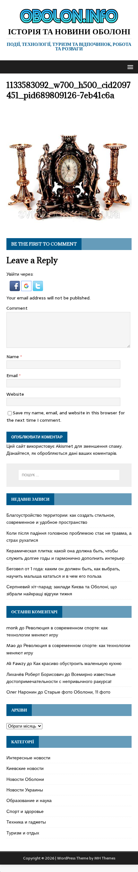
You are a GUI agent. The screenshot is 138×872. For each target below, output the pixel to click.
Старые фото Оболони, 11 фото (77, 691)
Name (13, 356)
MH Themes (104, 858)
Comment (17, 308)
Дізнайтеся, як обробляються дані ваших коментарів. (61, 453)
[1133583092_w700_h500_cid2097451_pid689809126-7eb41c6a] (69, 227)
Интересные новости (28, 757)
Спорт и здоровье (25, 811)
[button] (129, 66)
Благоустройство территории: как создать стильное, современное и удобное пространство (60, 519)
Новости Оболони (25, 779)
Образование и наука (29, 800)
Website (15, 394)
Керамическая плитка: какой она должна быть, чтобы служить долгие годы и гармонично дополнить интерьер (65, 554)
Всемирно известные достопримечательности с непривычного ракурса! (61, 678)
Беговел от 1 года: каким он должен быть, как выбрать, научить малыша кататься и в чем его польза (63, 572)
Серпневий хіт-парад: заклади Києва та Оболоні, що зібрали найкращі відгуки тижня (61, 590)
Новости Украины (24, 789)
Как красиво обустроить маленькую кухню (77, 663)
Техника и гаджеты (26, 821)
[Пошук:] (69, 475)
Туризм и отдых (22, 832)
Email (12, 375)
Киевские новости (25, 768)
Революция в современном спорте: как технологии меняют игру (57, 631)
